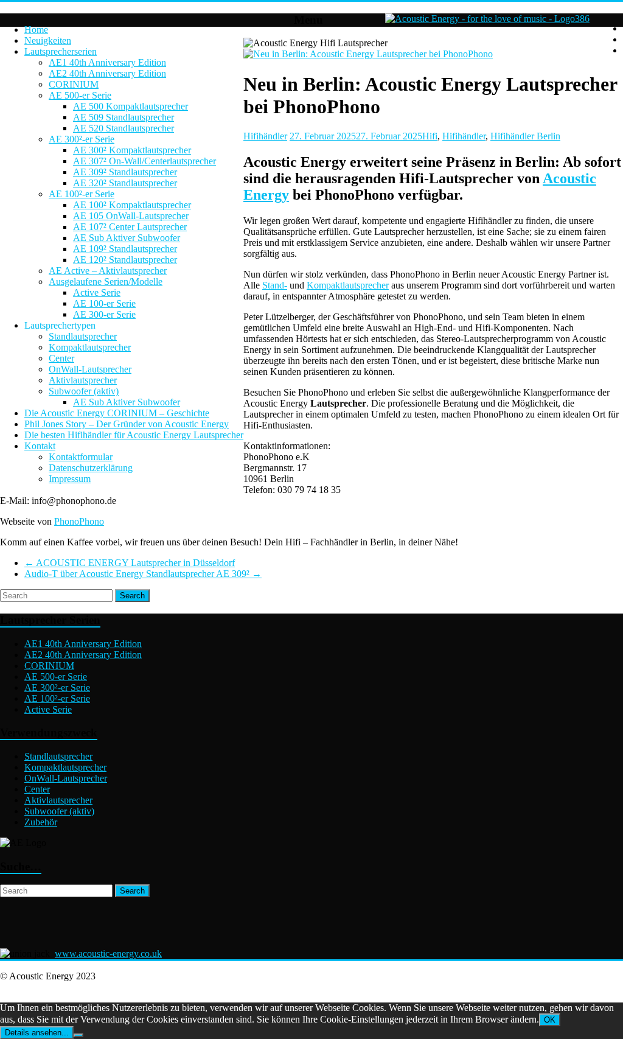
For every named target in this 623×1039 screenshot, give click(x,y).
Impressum (70, 479)
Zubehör (40, 822)
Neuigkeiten (47, 40)
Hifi (429, 136)
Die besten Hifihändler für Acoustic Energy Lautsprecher (133, 435)
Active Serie (96, 292)
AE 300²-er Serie (81, 139)
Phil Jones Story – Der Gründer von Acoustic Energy (126, 424)
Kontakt (39, 446)
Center (61, 358)
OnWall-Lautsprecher (90, 369)
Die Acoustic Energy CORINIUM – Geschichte (116, 413)
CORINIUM (74, 84)
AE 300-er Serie (104, 314)
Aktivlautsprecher (83, 380)
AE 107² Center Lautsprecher (130, 227)
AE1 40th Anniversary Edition (107, 62)
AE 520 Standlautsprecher (123, 128)
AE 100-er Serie (104, 303)
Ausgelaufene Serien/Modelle (105, 281)
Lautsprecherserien (60, 51)
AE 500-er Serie (80, 95)
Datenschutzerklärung (91, 468)
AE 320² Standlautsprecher (125, 183)
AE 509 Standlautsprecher (123, 117)
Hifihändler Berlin (525, 136)
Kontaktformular (81, 457)
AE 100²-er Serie (81, 194)
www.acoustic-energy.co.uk (108, 953)
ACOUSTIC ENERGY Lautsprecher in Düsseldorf (129, 563)
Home (36, 29)
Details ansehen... (37, 1032)
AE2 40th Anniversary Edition (107, 73)
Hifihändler (265, 136)
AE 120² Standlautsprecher (125, 259)
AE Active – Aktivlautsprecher (108, 270)
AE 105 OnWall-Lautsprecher (131, 216)
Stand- (274, 285)
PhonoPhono (79, 521)
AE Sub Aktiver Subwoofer (126, 238)
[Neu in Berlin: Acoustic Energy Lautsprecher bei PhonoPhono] (368, 54)
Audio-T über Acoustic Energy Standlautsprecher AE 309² (143, 573)
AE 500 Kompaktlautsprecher (130, 106)
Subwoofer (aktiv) (84, 391)
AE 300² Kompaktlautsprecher (132, 150)
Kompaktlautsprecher (90, 347)
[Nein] (78, 1035)
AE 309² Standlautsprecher (125, 172)
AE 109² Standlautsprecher (125, 248)
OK (549, 1019)
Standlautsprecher (83, 336)
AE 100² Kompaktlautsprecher (132, 205)
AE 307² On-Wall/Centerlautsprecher (144, 161)
